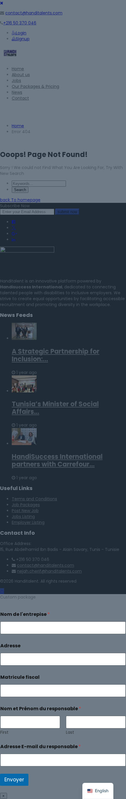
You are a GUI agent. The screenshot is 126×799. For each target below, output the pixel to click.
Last (70, 732)
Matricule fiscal (20, 677)
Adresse (10, 645)
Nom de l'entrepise (25, 614)
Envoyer (14, 779)
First (4, 732)
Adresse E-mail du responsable (40, 746)
